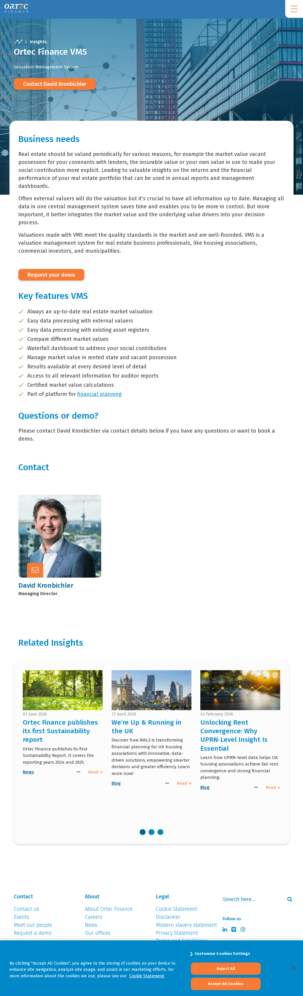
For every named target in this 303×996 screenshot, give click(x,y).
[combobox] (257, 899)
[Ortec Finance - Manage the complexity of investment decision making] (18, 41)
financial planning (99, 394)
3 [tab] (160, 832)
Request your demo (51, 275)
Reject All (226, 968)
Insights (38, 41)
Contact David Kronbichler (54, 84)
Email (48, 534)
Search (287, 899)
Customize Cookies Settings (222, 953)
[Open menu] (294, 9)
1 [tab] (143, 832)
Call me (50, 520)
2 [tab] (151, 832)
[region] (151, 968)
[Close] (293, 967)
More (48, 549)
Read (94, 772)
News (28, 772)
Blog (116, 783)
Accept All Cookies (226, 984)
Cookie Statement (146, 976)
